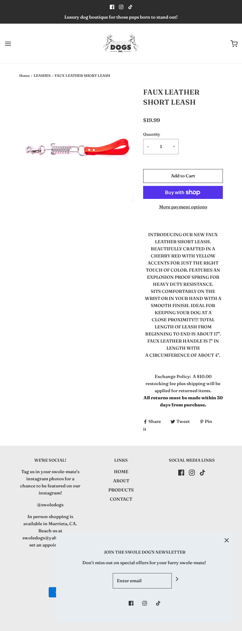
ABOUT (121, 481)
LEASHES (42, 75)
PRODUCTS (121, 490)
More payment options (183, 207)
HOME (121, 471)
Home (24, 75)
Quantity (151, 134)
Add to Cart (183, 176)
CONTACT (121, 499)
